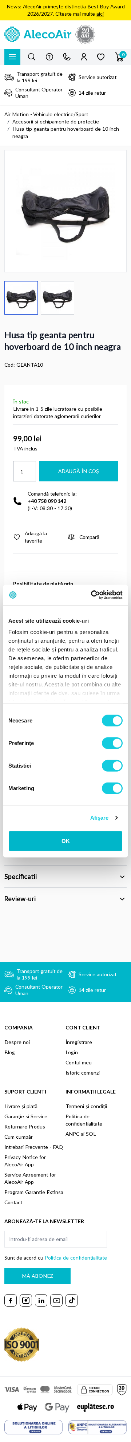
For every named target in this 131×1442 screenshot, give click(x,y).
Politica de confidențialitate (76, 1257)
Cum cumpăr (18, 1137)
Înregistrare (79, 1042)
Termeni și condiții (86, 1106)
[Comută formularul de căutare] (31, 57)
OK (65, 841)
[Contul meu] (84, 57)
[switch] (112, 743)
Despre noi (17, 1042)
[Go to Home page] (65, 34)
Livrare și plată (20, 1106)
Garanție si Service (25, 1116)
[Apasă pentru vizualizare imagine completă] (65, 211)
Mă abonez (37, 1276)
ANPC (72, 1134)
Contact (13, 1202)
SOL (91, 1134)
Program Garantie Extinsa (33, 1192)
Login (72, 1052)
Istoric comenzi (83, 1072)
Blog (9, 1052)
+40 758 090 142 (47, 501)
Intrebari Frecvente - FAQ (33, 1147)
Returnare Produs (24, 1126)
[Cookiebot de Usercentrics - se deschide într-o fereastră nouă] (92, 595)
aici (100, 14)
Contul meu (79, 1062)
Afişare (99, 818)
